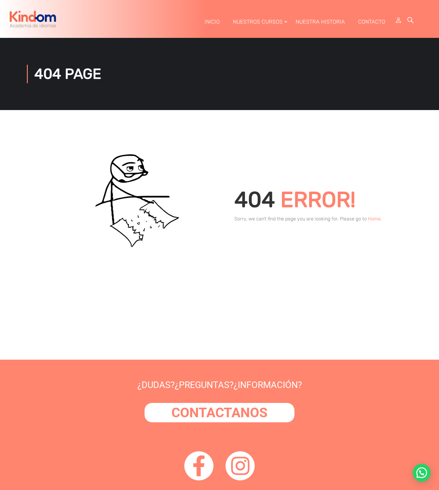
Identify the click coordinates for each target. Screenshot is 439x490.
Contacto (371, 21)
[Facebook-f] (199, 465)
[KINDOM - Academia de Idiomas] (33, 19)
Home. (375, 219)
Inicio (212, 21)
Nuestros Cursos (258, 21)
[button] (422, 473)
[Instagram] (240, 465)
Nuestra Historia (320, 21)
